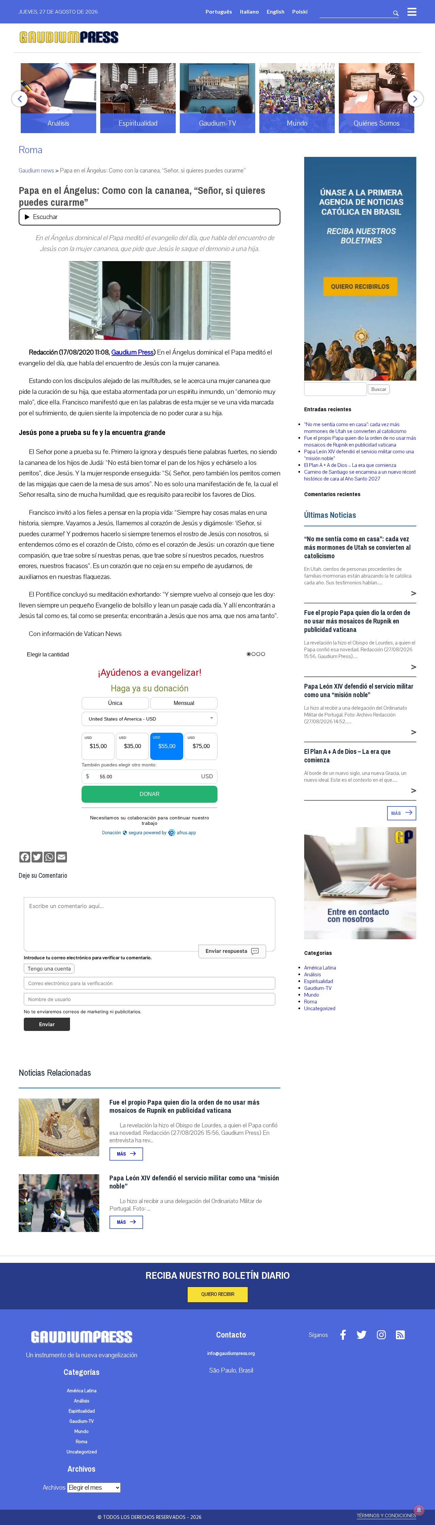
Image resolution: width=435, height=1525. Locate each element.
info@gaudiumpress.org (231, 1353)
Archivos (54, 1487)
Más (122, 1154)
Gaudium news (36, 171)
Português (219, 11)
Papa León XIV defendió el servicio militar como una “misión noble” (194, 1182)
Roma (30, 150)
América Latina (320, 967)
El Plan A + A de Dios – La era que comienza (350, 465)
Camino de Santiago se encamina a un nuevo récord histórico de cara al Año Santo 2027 (360, 475)
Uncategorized (319, 1008)
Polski (300, 11)
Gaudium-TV (318, 988)
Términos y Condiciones (386, 1515)
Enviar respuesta (226, 951)
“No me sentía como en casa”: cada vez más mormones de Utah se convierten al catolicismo (355, 428)
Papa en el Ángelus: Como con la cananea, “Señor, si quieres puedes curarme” (142, 196)
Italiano (249, 11)
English (275, 11)
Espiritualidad (318, 981)
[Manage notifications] (419, 1510)
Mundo (311, 995)
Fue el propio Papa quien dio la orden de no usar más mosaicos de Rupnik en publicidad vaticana (184, 1106)
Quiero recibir (217, 1294)
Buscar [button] (378, 389)
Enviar (47, 1024)
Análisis (312, 974)
